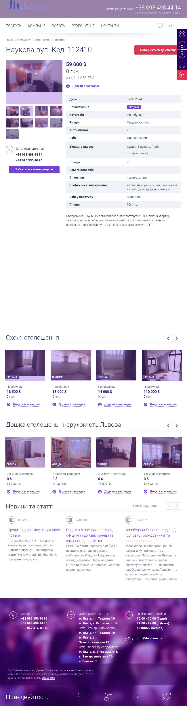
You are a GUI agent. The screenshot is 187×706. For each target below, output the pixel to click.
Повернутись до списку (158, 50)
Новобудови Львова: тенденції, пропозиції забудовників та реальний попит (150, 535)
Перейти (93, 279)
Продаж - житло (41, 39)
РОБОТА (58, 25)
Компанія (36, 25)
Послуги (14, 25)
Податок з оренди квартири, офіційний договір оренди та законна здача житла (90, 535)
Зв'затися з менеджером (34, 169)
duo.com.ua (48, 677)
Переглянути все (145, 506)
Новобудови (58, 39)
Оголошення (83, 25)
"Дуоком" (41, 670)
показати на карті (139, 153)
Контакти (110, 25)
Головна (10, 39)
